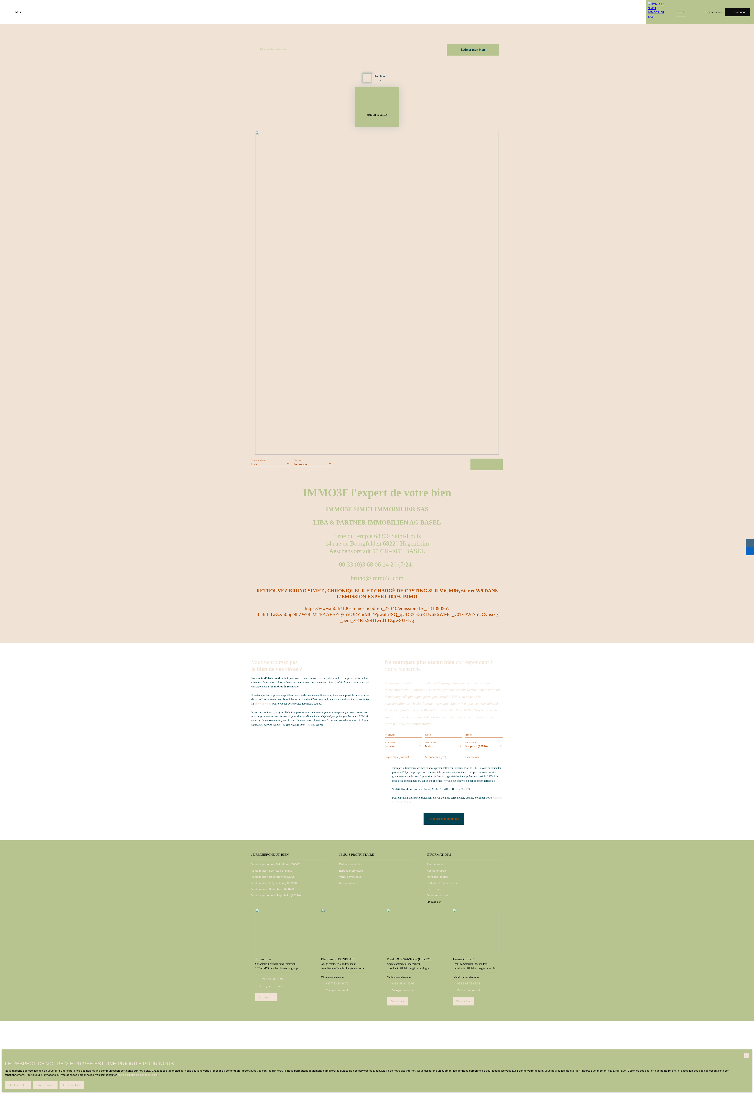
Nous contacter (348, 883)
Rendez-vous (714, 12)
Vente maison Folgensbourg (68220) (274, 883)
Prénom (390, 734)
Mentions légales (437, 876)
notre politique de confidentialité (137, 1074)
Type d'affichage (258, 460)
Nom (428, 734)
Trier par (297, 460)
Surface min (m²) (460, 68)
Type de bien (309, 65)
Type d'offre (260, 65)
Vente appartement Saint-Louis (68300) (275, 864)
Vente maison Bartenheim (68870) (272, 889)
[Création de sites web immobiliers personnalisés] (451, 901)
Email (468, 734)
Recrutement (435, 864)
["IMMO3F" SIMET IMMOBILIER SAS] (659, 12)
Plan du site (434, 889)
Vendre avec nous (350, 876)
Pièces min (472, 757)
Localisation (358, 65)
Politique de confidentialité (443, 883)
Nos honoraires (436, 870)
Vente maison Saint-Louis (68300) (272, 870)
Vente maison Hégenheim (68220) (272, 876)
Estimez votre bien (350, 864)
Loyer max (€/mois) (414, 68)
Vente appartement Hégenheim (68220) (276, 895)
